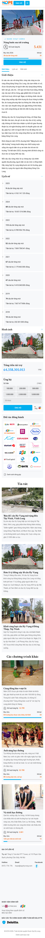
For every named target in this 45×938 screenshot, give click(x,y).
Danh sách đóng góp (14, 474)
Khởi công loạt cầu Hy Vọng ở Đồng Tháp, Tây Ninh (21, 628)
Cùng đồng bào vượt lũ (14, 688)
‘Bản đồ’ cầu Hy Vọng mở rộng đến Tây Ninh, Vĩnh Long (20, 517)
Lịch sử (15, 69)
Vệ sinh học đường (12, 812)
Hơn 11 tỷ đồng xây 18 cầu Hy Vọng (20, 572)
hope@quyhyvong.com (23, 866)
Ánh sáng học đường (13, 750)
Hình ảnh (23, 69)
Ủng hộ (19, 3)
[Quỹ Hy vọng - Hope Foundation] (7, 3)
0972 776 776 (7, 866)
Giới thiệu (5, 69)
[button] (39, 22)
